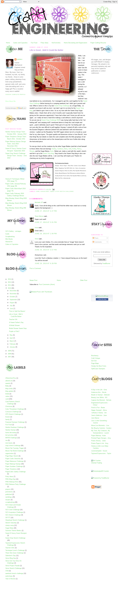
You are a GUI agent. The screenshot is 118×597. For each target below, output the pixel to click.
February (13, 344)
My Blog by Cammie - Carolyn (101, 428)
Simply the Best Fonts (98, 366)
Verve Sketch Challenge (13, 568)
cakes (7, 396)
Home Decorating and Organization (75, 43)
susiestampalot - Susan (99, 451)
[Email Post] (53, 189)
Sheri (36, 239)
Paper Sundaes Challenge (14, 466)
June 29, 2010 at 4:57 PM (46, 250)
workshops (9, 576)
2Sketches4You (10, 378)
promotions (9, 492)
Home (8, 43)
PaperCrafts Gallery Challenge (15, 472)
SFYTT (7, 517)
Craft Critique (95, 358)
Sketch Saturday (11, 523)
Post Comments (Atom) (47, 284)
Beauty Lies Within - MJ (99, 397)
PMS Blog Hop (10, 479)
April (11, 338)
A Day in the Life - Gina (99, 390)
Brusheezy (94, 355)
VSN (7, 571)
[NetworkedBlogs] (102, 296)
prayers (7, 489)
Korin (52, 151)
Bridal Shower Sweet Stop (18, 328)
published (8, 494)
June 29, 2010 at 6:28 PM (46, 263)
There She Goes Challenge (14, 553)
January (12, 347)
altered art (8, 381)
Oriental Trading (96, 463)
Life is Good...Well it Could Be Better (46, 50)
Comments (98, 242)
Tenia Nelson (39, 216)
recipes (7, 500)
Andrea (19, 59)
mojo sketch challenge (12, 445)
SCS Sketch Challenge (13, 515)
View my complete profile (15, 94)
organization (9, 453)
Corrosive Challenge (12, 412)
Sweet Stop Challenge (62, 106)
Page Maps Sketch (11, 456)
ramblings (8, 497)
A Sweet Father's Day (16, 322)
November (13, 293)
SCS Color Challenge (12, 510)
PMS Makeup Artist (11, 482)
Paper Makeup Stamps (13, 464)
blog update (9, 391)
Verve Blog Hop (10, 558)
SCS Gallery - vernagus (13, 231)
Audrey (54, 149)
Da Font (94, 361)
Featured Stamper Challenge (14, 422)
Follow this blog (102, 299)
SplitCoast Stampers (98, 369)
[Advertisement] (57, 274)
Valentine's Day (10, 555)
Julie (69, 149)
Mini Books (9, 239)
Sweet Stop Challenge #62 (50, 120)
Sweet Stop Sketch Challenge (15, 538)
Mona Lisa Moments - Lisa (100, 425)
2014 (10, 279)
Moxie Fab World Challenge (14, 451)
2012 (10, 282)
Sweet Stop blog (48, 153)
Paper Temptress (11, 469)
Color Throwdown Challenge (14, 409)
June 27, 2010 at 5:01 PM (46, 222)
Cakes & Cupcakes (11, 244)
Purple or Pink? (14, 331)
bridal (7, 394)
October (12, 296)
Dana (65, 149)
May (11, 335)
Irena (36, 227)
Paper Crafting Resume (98, 43)
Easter (7, 417)
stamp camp (9, 525)
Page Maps (95, 363)
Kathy (74, 149)
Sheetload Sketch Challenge (14, 520)
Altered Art (8, 242)
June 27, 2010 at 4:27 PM (46, 211)
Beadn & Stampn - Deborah (100, 395)
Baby (7, 386)
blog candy (9, 388)
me (6, 440)
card (6, 399)
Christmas (8, 406)
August (12, 302)
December (13, 291)
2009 (10, 351)
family (7, 419)
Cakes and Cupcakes (20, 43)
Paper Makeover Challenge (14, 461)
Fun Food (34, 43)
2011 (10, 285)
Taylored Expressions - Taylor (101, 453)
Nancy (79, 149)
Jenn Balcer (95, 418)
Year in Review (10, 579)
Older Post (83, 280)
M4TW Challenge (11, 438)
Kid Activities (56, 43)
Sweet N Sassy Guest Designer (16, 533)
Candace (60, 149)
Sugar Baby (9, 528)
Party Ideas (44, 43)
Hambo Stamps (10, 430)
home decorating (10, 432)
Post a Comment (35, 268)
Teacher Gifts (9, 548)
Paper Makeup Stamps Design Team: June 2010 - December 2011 (15, 144)
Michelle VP (39, 202)
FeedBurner (106, 263)
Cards (7, 234)
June (11, 308)
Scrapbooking (10, 236)
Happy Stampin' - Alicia (99, 410)
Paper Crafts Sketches (13, 458)
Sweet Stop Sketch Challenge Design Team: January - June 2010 (16, 156)
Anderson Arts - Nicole (98, 392)
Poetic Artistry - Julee (98, 441)
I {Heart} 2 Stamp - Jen (99, 413)
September (13, 299)
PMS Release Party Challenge (15, 484)
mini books (9, 443)
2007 (10, 357)
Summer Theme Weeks (13, 530)
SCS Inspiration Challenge (14, 512)
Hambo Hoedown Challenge (14, 427)
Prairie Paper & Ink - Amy (99, 443)
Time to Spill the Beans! (17, 311)
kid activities (9, 435)
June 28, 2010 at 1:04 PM (46, 233)
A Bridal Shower (14, 325)
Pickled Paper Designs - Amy (101, 438)
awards (7, 383)
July (11, 305)
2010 (10, 288)
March (12, 341)
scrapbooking (9, 502)
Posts (96, 238)
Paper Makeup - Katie (98, 435)
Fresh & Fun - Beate (98, 407)
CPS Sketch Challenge (13, 414)
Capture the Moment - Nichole (101, 400)
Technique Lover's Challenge (14, 550)
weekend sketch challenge (14, 573)
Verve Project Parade (12, 565)
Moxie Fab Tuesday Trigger (14, 448)
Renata (32, 151)
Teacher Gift (13, 319)
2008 (10, 354)
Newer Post (33, 280)
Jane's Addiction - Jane (99, 415)
